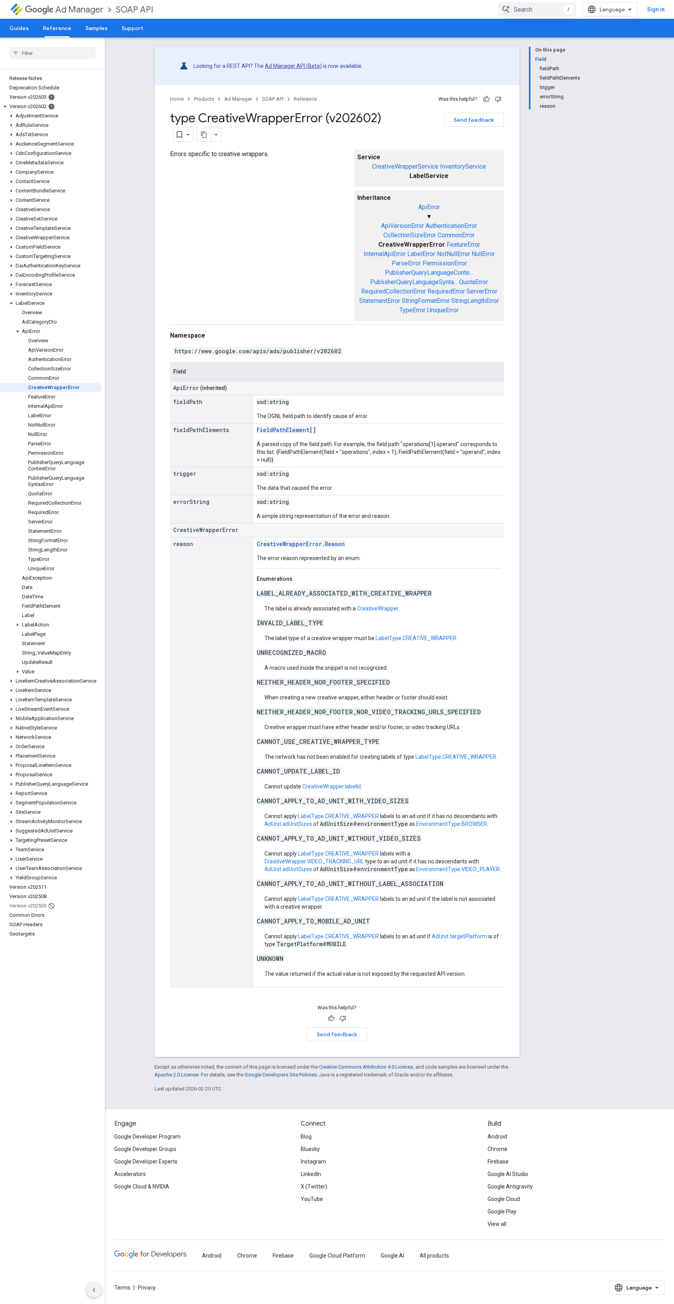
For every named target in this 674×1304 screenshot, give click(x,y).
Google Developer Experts (145, 1161)
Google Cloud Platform (337, 1255)
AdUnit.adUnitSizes (288, 824)
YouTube (312, 1199)
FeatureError (463, 244)
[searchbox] (52, 53)
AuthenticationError (451, 225)
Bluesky (310, 1149)
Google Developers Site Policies (281, 1075)
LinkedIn (311, 1174)
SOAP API (134, 9)
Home (177, 99)
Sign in (656, 9)
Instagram (313, 1161)
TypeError (412, 310)
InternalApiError (385, 254)
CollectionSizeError (409, 235)
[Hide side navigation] (94, 1290)
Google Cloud (504, 1199)
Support (132, 28)
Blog (306, 1136)
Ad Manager (79, 9)
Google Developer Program (147, 1136)
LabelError (421, 254)
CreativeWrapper (377, 608)
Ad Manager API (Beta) (293, 66)
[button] (51, 106)
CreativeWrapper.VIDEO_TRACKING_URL (314, 861)
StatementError (379, 300)
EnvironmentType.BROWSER (451, 824)
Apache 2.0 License (176, 1075)
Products (204, 99)
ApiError (429, 207)
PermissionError (444, 263)
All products (434, 1255)
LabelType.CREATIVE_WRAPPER (416, 638)
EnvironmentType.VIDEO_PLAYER (458, 869)
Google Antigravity (510, 1186)
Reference (57, 28)
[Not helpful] (498, 99)
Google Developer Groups (145, 1149)
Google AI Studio (508, 1174)
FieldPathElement (283, 430)
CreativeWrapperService (405, 166)
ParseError (406, 263)
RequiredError (446, 291)
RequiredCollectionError (393, 291)
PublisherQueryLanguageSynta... (414, 282)
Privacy (147, 1287)
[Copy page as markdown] (204, 134)
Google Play (502, 1211)
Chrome (497, 1149)
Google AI (392, 1255)
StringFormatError (426, 300)
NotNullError (453, 254)
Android (497, 1136)
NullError (483, 254)
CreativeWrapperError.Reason (301, 544)
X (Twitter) (314, 1186)
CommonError (456, 235)
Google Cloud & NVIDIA (141, 1186)
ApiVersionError (402, 225)
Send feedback (474, 119)
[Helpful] (486, 99)
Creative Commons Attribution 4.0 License (366, 1067)
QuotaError (473, 282)
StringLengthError (475, 300)
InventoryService (463, 166)
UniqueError (443, 310)
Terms (122, 1287)
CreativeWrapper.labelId (331, 786)
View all (497, 1224)
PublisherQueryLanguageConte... (429, 272)
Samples (96, 28)
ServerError (481, 291)
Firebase (498, 1161)
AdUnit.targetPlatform (459, 936)
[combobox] (537, 9)
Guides (19, 28)
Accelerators (130, 1174)
